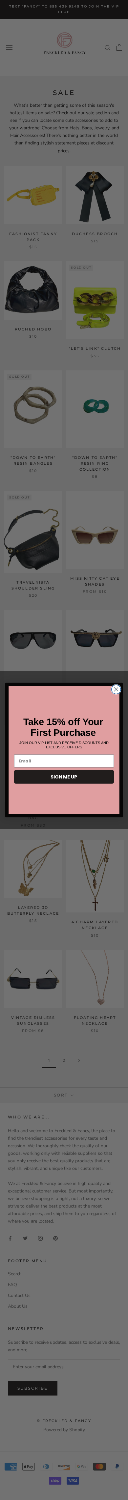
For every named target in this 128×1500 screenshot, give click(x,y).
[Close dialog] (116, 689)
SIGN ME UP (64, 777)
